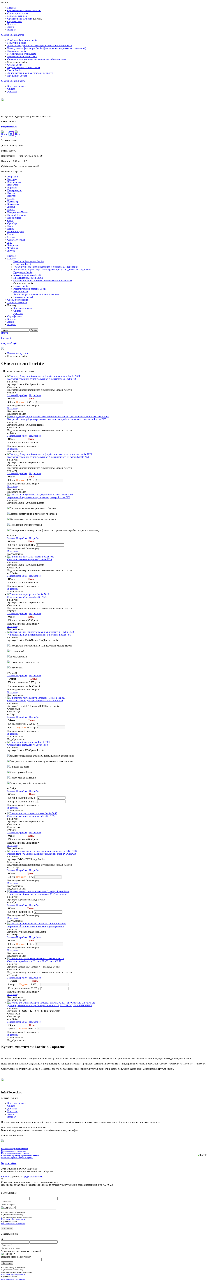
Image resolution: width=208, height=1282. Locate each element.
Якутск (11, 250)
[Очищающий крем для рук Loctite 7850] (28, 742)
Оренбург (12, 223)
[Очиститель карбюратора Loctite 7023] (28, 594)
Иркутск (11, 196)
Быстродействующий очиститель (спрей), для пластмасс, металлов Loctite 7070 (48, 457)
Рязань (10, 234)
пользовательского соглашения (13, 1224)
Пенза (10, 226)
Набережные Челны (17, 212)
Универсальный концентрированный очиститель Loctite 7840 (39, 634)
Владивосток (14, 182)
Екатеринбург (14, 190)
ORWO (5, 1176)
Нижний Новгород (17, 215)
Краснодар (12, 201)
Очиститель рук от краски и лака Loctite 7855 (31, 816)
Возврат (11, 1117)
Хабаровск (12, 245)
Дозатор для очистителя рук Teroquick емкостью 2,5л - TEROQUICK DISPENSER (49, 1005)
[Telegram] (17, 133)
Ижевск (11, 193)
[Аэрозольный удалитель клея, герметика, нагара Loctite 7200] (40, 494)
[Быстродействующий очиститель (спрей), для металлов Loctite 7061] (43, 376)
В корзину (12, 408)
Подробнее (21, 395)
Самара (11, 237)
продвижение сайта (33, 1176)
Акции (10, 1114)
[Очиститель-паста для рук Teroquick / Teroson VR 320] (36, 697)
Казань (10, 198)
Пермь (10, 228)
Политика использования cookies (15, 1153)
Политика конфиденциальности (14, 1149)
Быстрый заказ (15, 411)
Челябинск (12, 248)
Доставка (12, 1108)
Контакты (12, 1111)
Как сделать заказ (16, 1103)
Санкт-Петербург (16, 239)
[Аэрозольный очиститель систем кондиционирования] (36, 923)
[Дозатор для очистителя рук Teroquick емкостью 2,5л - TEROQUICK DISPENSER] (51, 1002)
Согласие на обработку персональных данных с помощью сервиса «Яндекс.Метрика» (20, 1156)
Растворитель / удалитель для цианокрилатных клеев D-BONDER (41, 853)
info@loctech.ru (9, 126)
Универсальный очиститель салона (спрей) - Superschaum (37, 894)
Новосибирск (14, 217)
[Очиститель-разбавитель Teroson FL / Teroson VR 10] (35, 958)
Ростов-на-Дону (15, 231)
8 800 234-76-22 (9, 121)
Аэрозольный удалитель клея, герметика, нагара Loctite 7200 (38, 497)
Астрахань (12, 176)
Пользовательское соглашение (13, 1151)
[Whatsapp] (4, 133)
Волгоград (12, 185)
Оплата (11, 1106)
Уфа (9, 242)
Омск (10, 220)
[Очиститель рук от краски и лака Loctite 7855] (32, 813)
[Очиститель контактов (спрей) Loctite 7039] (30, 556)
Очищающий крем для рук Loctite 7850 (27, 744)
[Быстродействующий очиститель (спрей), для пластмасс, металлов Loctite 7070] (49, 454)
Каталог (20, 35)
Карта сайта (8, 1163)
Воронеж (12, 187)
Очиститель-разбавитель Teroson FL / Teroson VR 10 (34, 961)
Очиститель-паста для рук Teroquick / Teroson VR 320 (35, 700)
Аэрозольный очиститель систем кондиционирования (35, 926)
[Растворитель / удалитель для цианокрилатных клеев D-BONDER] (42, 851)
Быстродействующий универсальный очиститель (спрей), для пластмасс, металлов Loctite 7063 (56, 419)
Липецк (11, 206)
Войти (4, 333)
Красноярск (13, 204)
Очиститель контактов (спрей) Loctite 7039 (29, 559)
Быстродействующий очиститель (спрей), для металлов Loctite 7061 (42, 379)
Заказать (11, 395)
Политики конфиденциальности (13, 1219)
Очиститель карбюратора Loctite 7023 (26, 597)
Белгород (12, 179)
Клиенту (20, 81)
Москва (11, 209)
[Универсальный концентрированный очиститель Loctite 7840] (40, 632)
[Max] (11, 133)
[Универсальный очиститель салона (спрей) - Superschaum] (38, 891)
